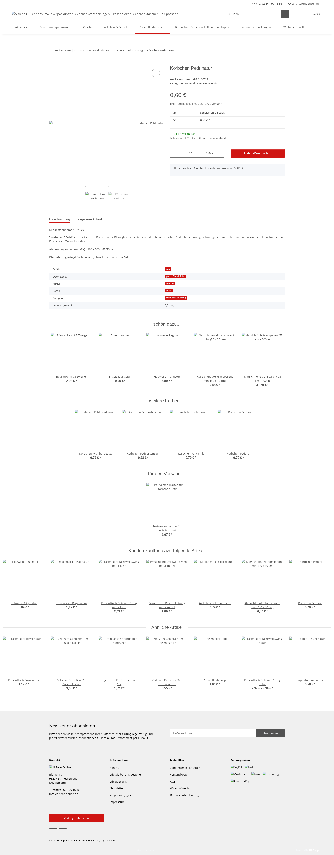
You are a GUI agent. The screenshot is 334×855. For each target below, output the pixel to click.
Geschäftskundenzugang (304, 3)
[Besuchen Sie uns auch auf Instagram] (63, 831)
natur (169, 290)
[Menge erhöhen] (220, 153)
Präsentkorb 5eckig (176, 297)
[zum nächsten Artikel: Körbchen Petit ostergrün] (280, 50)
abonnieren (270, 733)
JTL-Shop (314, 850)
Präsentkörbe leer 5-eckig (200, 83)
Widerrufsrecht (180, 788)
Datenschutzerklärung (116, 734)
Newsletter (117, 788)
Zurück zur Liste (61, 50)
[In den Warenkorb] (52, 63)
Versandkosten (179, 774)
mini (168, 269)
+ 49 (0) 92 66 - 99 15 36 (267, 3)
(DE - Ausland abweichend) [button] (212, 138)
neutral (170, 283)
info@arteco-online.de (63, 794)
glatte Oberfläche (175, 276)
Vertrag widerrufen (76, 818)
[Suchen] (285, 14)
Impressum (117, 802)
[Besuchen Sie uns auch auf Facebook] (53, 831)
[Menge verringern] (174, 153)
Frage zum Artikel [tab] (89, 219)
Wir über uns (118, 781)
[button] (299, 13)
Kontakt (115, 768)
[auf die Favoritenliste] (156, 73)
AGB (173, 781)
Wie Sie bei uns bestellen (126, 774)
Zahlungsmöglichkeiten (185, 768)
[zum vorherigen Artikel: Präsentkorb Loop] (272, 50)
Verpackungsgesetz (122, 795)
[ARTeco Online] (60, 767)
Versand (217, 104)
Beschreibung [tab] (59, 219)
